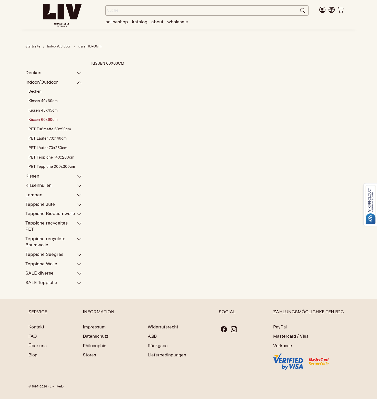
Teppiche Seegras (44, 254)
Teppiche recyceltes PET (46, 226)
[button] (331, 9)
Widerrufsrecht (163, 326)
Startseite (32, 46)
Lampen (33, 194)
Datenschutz (95, 336)
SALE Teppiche (41, 282)
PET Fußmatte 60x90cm (49, 129)
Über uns (37, 345)
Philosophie (94, 345)
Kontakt (36, 326)
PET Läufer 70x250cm (47, 147)
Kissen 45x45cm (43, 110)
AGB (152, 336)
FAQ (32, 336)
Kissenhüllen (38, 185)
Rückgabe (158, 345)
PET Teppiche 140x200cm (51, 157)
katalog (139, 21)
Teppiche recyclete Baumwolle (45, 241)
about (157, 21)
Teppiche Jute (40, 204)
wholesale (177, 21)
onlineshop (116, 21)
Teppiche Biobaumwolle (50, 213)
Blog (32, 354)
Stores (89, 354)
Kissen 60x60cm (90, 46)
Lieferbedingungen (167, 354)
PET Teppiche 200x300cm (51, 166)
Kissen (32, 176)
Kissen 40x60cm (43, 101)
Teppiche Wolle (41, 263)
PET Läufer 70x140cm (47, 138)
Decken (33, 72)
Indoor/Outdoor (59, 46)
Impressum (94, 326)
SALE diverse (39, 273)
